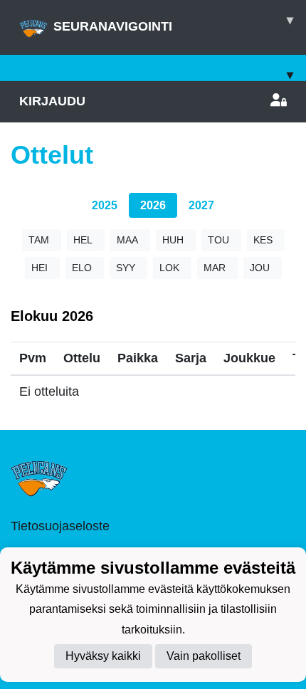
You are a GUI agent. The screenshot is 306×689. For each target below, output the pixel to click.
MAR (215, 267)
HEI (39, 267)
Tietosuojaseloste (60, 526)
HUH (173, 240)
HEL (83, 240)
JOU (260, 267)
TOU (218, 240)
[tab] (104, 205)
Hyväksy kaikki (103, 656)
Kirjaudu (52, 101)
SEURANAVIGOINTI (173, 23)
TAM (38, 240)
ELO (82, 267)
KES (263, 240)
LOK (169, 267)
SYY (125, 267)
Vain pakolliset (204, 656)
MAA (127, 240)
